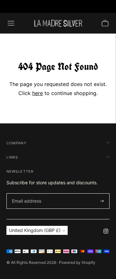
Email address (25, 193)
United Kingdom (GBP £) (35, 230)
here (37, 93)
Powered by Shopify (77, 262)
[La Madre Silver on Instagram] (105, 232)
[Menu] (10, 23)
